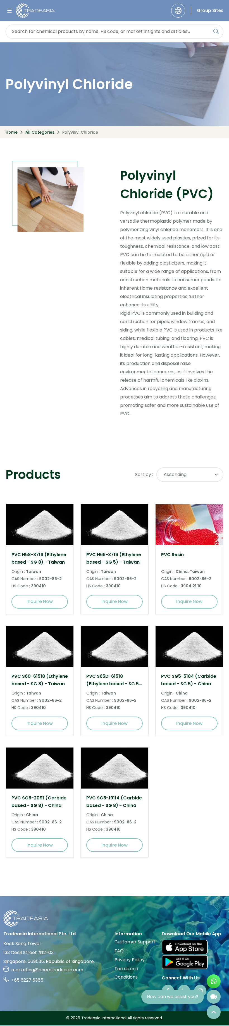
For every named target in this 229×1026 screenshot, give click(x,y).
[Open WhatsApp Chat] (214, 981)
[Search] (216, 31)
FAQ (119, 951)
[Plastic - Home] (35, 10)
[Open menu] (9, 11)
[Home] (114, 918)
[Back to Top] (214, 1012)
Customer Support (135, 942)
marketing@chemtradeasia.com (47, 970)
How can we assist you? (172, 996)
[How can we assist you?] (214, 997)
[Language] (178, 11)
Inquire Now (40, 601)
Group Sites (210, 10)
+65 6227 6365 (27, 980)
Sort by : (144, 474)
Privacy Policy (130, 960)
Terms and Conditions (126, 972)
